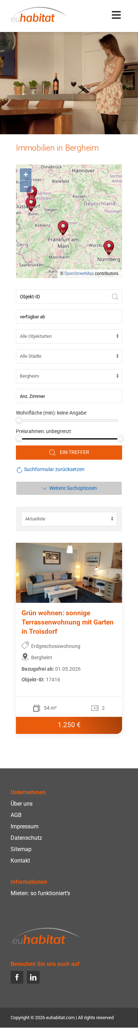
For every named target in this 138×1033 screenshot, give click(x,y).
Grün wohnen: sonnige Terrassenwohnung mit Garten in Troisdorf (68, 622)
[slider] (19, 420)
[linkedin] (33, 977)
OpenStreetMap (79, 273)
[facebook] (17, 977)
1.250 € (69, 725)
